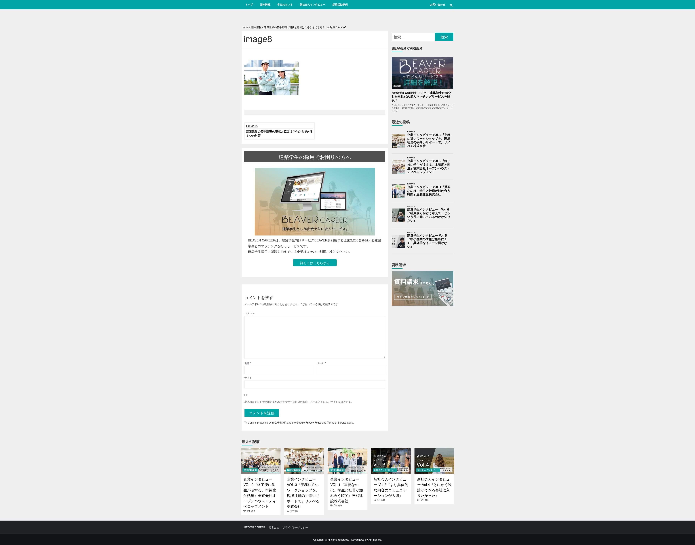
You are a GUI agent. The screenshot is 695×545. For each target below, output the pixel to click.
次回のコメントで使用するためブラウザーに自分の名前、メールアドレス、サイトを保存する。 (298, 401)
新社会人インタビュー (312, 4)
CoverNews (357, 539)
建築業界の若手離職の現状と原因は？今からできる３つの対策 (279, 131)
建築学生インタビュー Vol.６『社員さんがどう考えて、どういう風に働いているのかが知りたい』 (428, 214)
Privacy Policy (313, 422)
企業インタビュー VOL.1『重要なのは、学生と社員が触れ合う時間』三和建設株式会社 (428, 190)
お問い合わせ (437, 4)
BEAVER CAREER (254, 527)
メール (321, 363)
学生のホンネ (285, 4)
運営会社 (274, 527)
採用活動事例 (340, 4)
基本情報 (265, 4)
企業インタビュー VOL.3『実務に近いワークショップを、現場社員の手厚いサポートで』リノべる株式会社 (428, 140)
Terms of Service (336, 422)
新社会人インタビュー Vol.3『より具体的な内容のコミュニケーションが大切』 (391, 487)
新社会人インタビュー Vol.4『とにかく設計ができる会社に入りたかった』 (434, 487)
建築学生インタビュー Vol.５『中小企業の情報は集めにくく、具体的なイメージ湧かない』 (427, 241)
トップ (249, 4)
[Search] (451, 5)
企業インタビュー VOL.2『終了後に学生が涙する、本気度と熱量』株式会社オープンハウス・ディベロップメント (428, 166)
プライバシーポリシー (295, 527)
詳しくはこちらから (315, 262)
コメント (249, 313)
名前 (247, 363)
